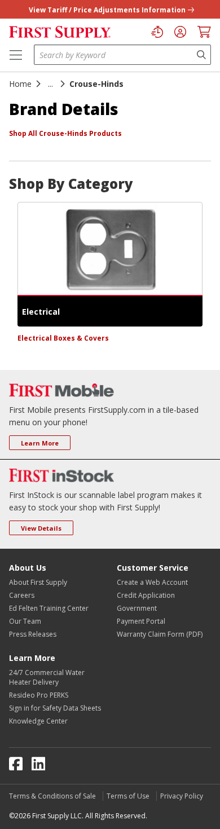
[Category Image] (110, 249)
